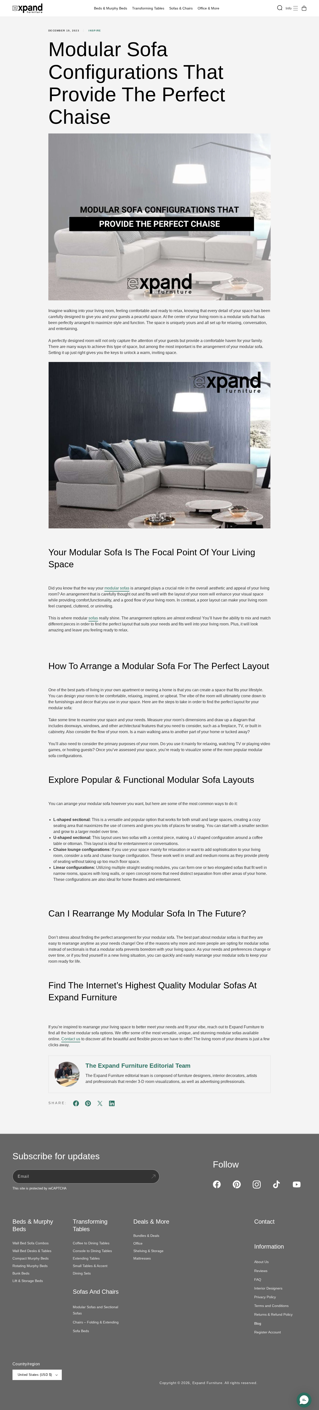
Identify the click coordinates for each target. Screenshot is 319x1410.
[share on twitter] (100, 1104)
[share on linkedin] (112, 1104)
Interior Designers (268, 1288)
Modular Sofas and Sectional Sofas (95, 1310)
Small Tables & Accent (90, 1266)
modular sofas (116, 588)
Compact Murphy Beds (30, 1258)
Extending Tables (86, 1258)
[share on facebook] (76, 1104)
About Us (261, 1262)
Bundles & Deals (146, 1236)
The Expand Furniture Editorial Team (137, 1065)
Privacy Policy (265, 1297)
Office (138, 1243)
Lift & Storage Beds (27, 1281)
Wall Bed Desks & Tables (31, 1251)
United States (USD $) (35, 1375)
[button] (112, 8)
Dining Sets (82, 1273)
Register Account (267, 1332)
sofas (93, 618)
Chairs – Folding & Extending (96, 1322)
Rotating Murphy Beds (30, 1266)
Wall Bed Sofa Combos (30, 1243)
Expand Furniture (207, 1383)
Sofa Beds (81, 1331)
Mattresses (142, 1258)
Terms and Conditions (271, 1306)
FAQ (257, 1280)
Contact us (70, 1039)
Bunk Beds (20, 1273)
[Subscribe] (153, 1176)
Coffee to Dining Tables (91, 1243)
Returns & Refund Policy (273, 1314)
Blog (257, 1323)
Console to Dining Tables (92, 1251)
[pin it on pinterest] (88, 1104)
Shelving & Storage (148, 1251)
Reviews (260, 1271)
